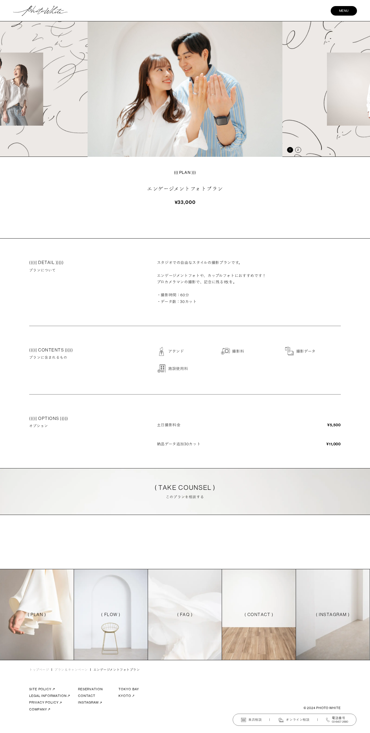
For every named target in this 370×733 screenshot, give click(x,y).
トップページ (39, 670)
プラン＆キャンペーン (71, 670)
